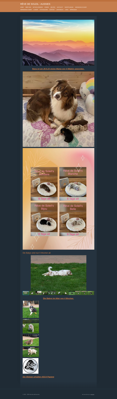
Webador (92, 394)
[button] (93, 256)
